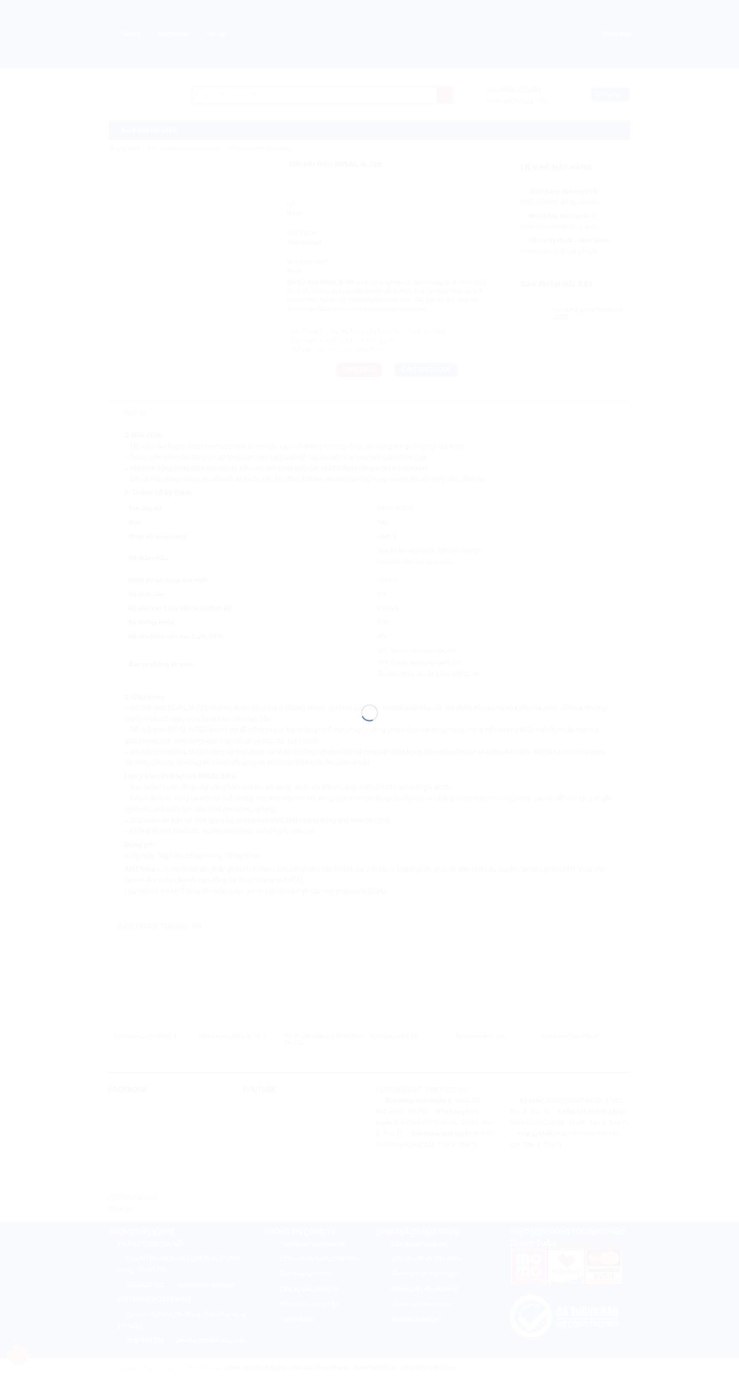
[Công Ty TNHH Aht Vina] (369, 674)
